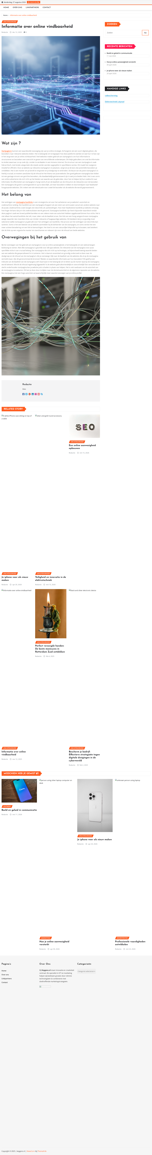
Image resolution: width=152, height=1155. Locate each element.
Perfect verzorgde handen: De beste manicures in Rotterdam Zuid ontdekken (50, 649)
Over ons (17, 7)
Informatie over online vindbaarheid (23, 15)
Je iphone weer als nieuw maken (119, 70)
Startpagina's (7, 151)
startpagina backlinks (24, 202)
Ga (145, 33)
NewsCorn (31, 1151)
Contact (47, 7)
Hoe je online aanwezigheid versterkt (121, 62)
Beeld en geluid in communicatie (119, 53)
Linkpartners (32, 7)
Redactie (5, 32)
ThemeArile (42, 1151)
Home (6, 7)
